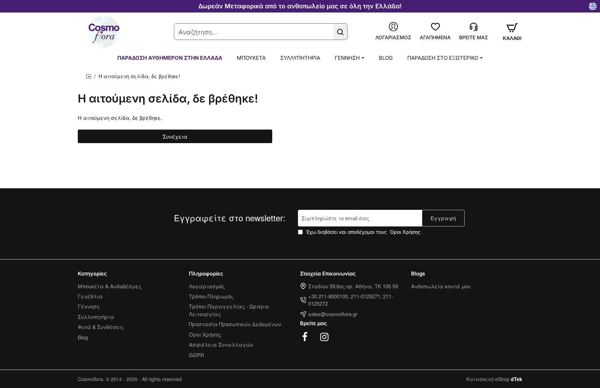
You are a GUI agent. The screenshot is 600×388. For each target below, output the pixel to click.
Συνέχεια (175, 136)
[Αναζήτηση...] (340, 32)
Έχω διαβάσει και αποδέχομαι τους (362, 232)
